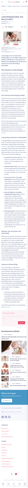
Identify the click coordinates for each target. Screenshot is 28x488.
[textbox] (14, 316)
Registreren (8, 400)
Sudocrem (13, 51)
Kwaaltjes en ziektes (9, 12)
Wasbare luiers (20, 170)
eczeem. (3, 133)
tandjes (21, 125)
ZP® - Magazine (12, 47)
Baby (2, 12)
